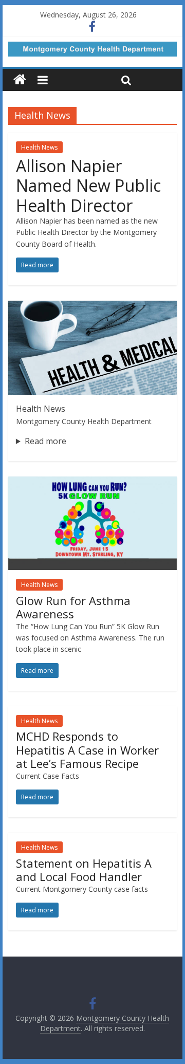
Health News (39, 147)
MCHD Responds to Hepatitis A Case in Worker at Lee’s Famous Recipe (87, 749)
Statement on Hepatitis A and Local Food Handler (84, 869)
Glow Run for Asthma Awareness (73, 607)
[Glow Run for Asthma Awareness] (92, 482)
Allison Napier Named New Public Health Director (88, 185)
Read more (45, 441)
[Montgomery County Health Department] (19, 80)
